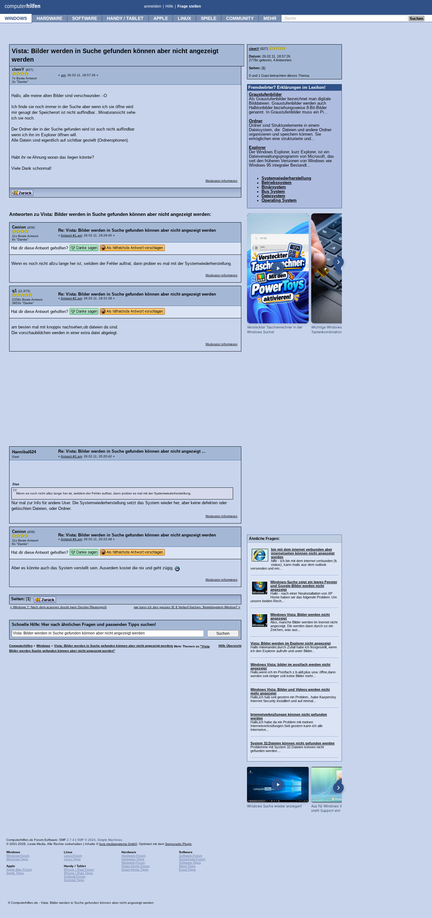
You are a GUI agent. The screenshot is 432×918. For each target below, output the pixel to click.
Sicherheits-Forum (192, 859)
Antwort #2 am (71, 298)
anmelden (152, 6)
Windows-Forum (17, 855)
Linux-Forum (73, 855)
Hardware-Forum (133, 855)
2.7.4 (70, 840)
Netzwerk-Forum (133, 862)
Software (84, 18)
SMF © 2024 (86, 840)
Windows (16, 18)
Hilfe (169, 6)
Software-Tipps (190, 862)
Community (240, 18)
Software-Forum (190, 855)
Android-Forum (74, 876)
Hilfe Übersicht (230, 645)
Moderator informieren (222, 180)
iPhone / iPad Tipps (78, 873)
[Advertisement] (190, 127)
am (63, 75)
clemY (254, 49)
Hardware (49, 18)
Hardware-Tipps (132, 859)
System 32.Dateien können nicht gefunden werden (292, 743)
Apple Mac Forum (19, 869)
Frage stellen (189, 6)
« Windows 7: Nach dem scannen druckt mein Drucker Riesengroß (58, 607)
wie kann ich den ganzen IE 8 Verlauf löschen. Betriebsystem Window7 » (187, 607)
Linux (184, 18)
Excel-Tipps (187, 869)
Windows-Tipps (17, 859)
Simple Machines (109, 840)
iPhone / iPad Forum (79, 869)
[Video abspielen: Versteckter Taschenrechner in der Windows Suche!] (278, 268)
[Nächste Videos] (338, 262)
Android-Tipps (74, 880)
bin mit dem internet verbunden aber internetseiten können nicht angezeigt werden (303, 553)
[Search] (416, 19)
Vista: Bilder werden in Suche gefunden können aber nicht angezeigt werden (113, 645)
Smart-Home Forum (135, 866)
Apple (160, 18)
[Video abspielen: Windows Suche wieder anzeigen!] (278, 784)
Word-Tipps (187, 866)
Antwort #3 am (71, 456)
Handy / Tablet (125, 18)
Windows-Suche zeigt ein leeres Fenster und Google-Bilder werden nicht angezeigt (303, 585)
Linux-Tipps (72, 859)
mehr (269, 18)
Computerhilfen (21, 645)
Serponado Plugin (178, 844)
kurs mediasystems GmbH (118, 844)
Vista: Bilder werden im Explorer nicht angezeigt (290, 643)
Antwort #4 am (71, 539)
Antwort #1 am (71, 235)
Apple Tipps (15, 873)
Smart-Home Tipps (134, 869)
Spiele (208, 18)
